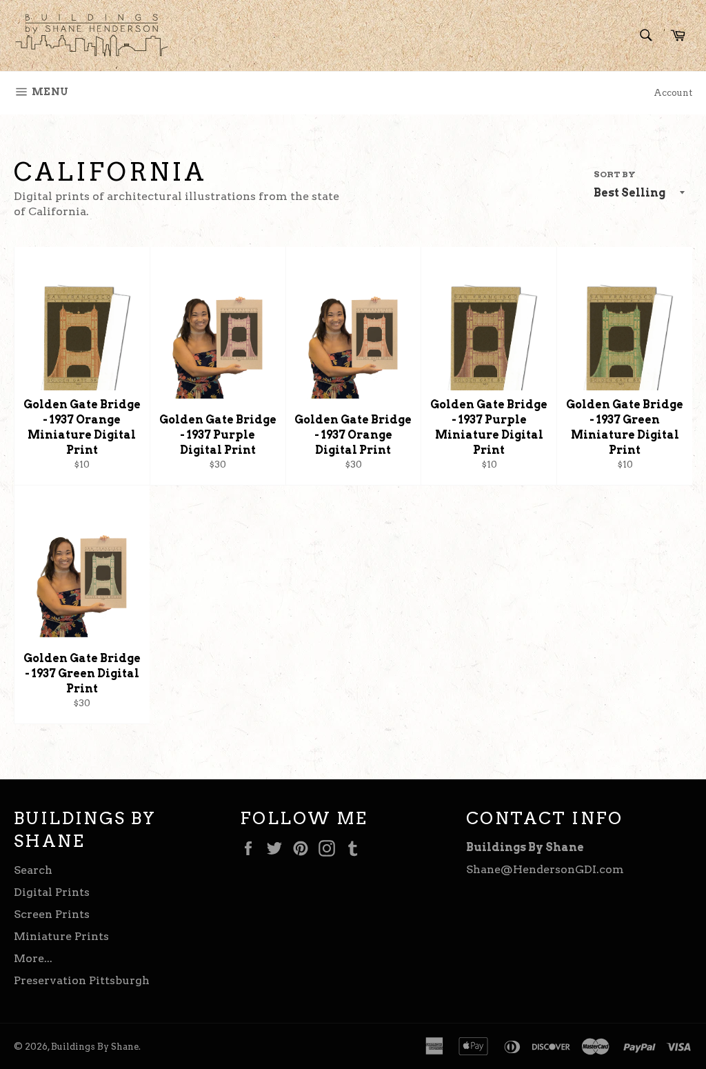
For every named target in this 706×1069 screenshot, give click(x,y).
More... (33, 958)
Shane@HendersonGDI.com (545, 869)
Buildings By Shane (95, 1046)
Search (33, 870)
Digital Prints (52, 892)
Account (673, 93)
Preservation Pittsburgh (82, 980)
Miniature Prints (61, 936)
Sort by (615, 174)
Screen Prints (52, 914)
